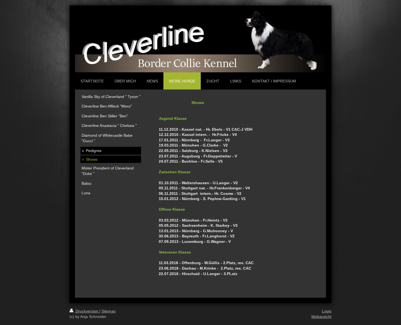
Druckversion (86, 311)
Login (326, 311)
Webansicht (321, 316)
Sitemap (108, 311)
